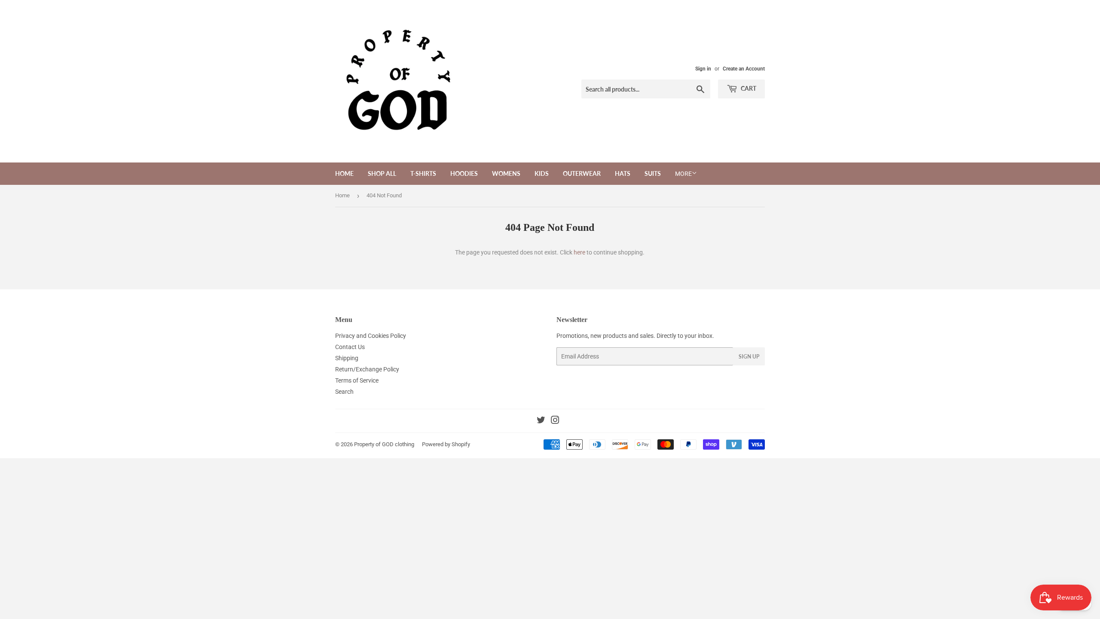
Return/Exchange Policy (367, 369)
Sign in (703, 69)
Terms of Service (357, 380)
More (683, 173)
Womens (506, 173)
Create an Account (744, 69)
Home (344, 173)
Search (344, 391)
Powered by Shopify (446, 444)
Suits (653, 173)
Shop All (382, 173)
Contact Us (350, 346)
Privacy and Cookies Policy (370, 335)
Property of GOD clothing (384, 444)
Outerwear (582, 173)
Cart (747, 88)
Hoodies (464, 173)
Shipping (346, 358)
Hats (622, 173)
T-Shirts (423, 173)
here (579, 252)
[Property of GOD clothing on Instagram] (555, 421)
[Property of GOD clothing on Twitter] (541, 421)
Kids (542, 173)
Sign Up (749, 356)
